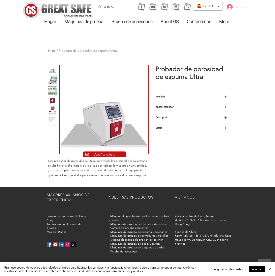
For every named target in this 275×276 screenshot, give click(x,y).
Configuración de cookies (227, 269)
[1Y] (153, 7)
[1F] (141, 7)
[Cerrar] (270, 269)
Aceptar (257, 269)
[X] (187, 7)
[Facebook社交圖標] (49, 244)
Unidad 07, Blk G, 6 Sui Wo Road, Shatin (200, 220)
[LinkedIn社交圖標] (61, 244)
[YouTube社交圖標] (55, 244)
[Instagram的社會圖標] (67, 244)
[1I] (164, 7)
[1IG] (176, 7)
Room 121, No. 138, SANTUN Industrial (199, 235)
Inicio (52, 51)
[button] (85, 21)
